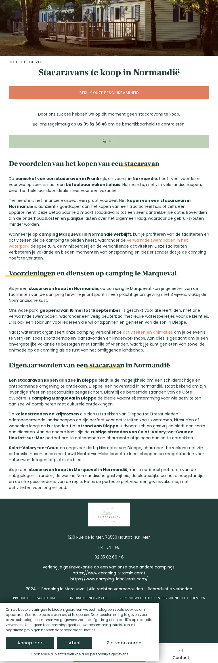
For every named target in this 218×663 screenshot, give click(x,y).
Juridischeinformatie (87, 598)
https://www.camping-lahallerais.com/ (109, 579)
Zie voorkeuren (124, 643)
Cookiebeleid (42, 654)
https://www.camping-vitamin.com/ (109, 573)
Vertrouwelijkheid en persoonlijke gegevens (92, 654)
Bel (112, 141)
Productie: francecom (34, 598)
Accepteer (30, 643)
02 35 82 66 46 (109, 557)
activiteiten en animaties (148, 332)
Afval (75, 643)
